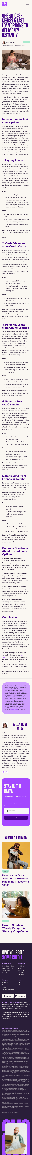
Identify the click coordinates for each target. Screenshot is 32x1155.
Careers (4, 985)
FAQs (19, 985)
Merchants (21, 970)
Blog (19, 982)
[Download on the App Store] (8, 996)
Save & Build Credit (8, 968)
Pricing (20, 968)
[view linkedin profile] (6, 772)
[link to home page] (4, 4)
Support (4, 987)
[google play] (20, 996)
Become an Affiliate (8, 989)
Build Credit (21, 966)
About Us (5, 982)
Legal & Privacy (5, 1112)
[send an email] (3, 772)
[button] (27, 4)
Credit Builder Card (8, 966)
